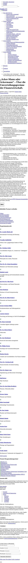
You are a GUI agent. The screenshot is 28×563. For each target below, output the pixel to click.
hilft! (3, 9)
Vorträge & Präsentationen (6, 220)
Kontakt (5, 491)
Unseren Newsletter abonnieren (14, 46)
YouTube (6, 501)
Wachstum (8, 24)
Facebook (6, 498)
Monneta (5, 65)
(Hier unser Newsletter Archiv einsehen (9, 559)
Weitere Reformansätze (12, 36)
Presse (4, 494)
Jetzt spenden (3, 486)
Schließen (3, 517)
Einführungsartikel (4, 214)
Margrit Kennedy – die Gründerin (14, 17)
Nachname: (3, 553)
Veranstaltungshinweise (12, 45)
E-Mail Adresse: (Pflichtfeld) (7, 543)
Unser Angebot (7, 40)
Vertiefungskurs (11, 523)
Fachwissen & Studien (5, 223)
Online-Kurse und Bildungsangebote (15, 42)
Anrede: (2, 548)
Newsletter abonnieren (8, 2)
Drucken (6, 496)
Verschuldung (9, 27)
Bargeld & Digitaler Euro (12, 39)
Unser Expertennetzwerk (12, 18)
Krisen (7, 28)
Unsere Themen (7, 21)
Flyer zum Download (11, 47)
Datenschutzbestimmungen (10, 538)
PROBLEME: (10, 22)
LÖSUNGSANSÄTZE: (12, 29)
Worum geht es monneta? (12, 14)
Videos (1, 213)
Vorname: (2, 551)
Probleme (5, 68)
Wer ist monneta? (10, 15)
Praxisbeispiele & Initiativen (7, 221)
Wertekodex (9, 20)
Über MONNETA (7, 13)
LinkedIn (6, 500)
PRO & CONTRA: (11, 38)
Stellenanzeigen (10, 49)
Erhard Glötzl (18, 91)
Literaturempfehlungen (5, 217)
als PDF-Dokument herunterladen (19, 199)
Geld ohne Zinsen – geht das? (13, 34)
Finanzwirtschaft (4, 93)
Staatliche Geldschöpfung (12, 35)
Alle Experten (3, 456)
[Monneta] (4, 10)
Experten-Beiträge (10, 43)
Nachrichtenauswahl (5, 219)
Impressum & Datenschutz (9, 493)
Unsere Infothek (7, 52)
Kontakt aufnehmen (11, 50)
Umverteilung (9, 25)
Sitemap (6, 497)
